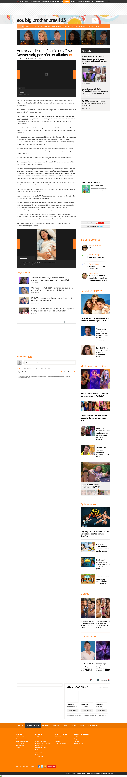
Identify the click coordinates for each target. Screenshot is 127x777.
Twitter (42, 766)
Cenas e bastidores (60, 743)
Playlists (76, 741)
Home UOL (20, 726)
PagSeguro (100, 1)
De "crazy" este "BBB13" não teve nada (97, 267)
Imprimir (62, 322)
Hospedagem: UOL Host (107, 773)
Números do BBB (57, 26)
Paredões (67, 26)
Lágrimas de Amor (40, 748)
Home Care (101, 715)
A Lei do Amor (39, 739)
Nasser (58, 103)
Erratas (95, 680)
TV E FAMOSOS (21, 734)
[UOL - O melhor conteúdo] (20, 2)
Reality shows (20, 745)
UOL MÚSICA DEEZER (81, 734)
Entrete (66, 1)
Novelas (38, 734)
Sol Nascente (39, 756)
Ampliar (70, 62)
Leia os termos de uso (24, 377)
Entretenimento (32, 726)
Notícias (53, 1)
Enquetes (33, 26)
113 (71, 55)
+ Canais (96, 26)
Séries (18, 748)
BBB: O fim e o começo (96, 257)
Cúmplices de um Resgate (43, 743)
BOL (93, 1)
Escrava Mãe (39, 745)
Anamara (25, 119)
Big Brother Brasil (21, 743)
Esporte (60, 1)
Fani (18, 119)
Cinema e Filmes (61, 734)
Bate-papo (45, 1)
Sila (36, 754)
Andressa (20, 101)
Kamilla (65, 203)
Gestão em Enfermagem (89, 715)
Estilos (76, 737)
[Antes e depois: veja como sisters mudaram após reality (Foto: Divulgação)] (83, 495)
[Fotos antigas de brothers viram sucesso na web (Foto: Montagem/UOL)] (95, 495)
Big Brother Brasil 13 (45, 20)
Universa (73, 1)
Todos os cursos (103, 687)
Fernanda (32, 101)
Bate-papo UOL (93, 726)
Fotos (27, 26)
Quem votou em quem (79, 26)
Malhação (38, 750)
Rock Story (38, 752)
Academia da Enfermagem (74, 715)
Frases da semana (21, 739)
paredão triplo (21, 105)
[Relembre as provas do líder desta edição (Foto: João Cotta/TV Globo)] (107, 495)
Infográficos (58, 737)
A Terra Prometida (40, 741)
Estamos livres (93, 248)
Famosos (80, 1)
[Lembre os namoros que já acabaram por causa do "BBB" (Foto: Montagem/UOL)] (89, 495)
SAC (39, 1)
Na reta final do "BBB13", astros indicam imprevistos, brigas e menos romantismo (98, 278)
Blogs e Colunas (44, 26)
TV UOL (87, 1)
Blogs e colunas (20, 737)
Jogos (82, 726)
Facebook (39, 766)
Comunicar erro (70, 322)
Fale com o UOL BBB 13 (84, 680)
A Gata (37, 737)
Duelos (90, 26)
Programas (77, 739)
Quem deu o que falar (22, 741)
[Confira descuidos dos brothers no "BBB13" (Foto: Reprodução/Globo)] (101, 495)
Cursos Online (92, 183)
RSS (45, 766)
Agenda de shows (79, 743)
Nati (23, 116)
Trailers (57, 739)
